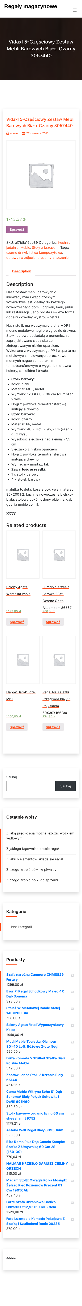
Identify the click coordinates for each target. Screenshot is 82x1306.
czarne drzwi (16, 252)
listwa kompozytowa (45, 252)
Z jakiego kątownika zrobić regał (32, 849)
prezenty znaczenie (53, 257)
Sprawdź (17, 229)
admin (14, 133)
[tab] (22, 271)
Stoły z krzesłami (45, 247)
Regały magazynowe (30, 6)
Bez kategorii (21, 927)
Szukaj (11, 777)
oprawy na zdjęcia (21, 257)
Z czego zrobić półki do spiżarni (32, 880)
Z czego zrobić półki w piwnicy (31, 869)
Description (21, 271)
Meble (25, 247)
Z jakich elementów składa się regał (34, 859)
